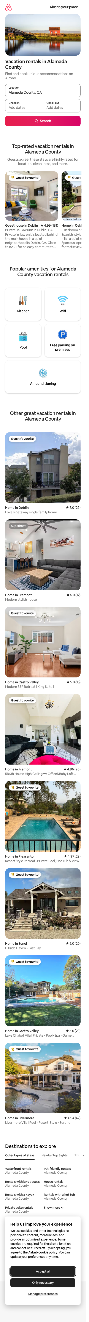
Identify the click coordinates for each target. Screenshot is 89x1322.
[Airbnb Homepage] (8, 7)
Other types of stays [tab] (20, 1155)
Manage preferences (43, 1294)
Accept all (43, 1271)
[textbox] (24, 107)
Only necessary (43, 1283)
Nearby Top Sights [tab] (54, 1155)
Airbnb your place (63, 7)
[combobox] (43, 92)
